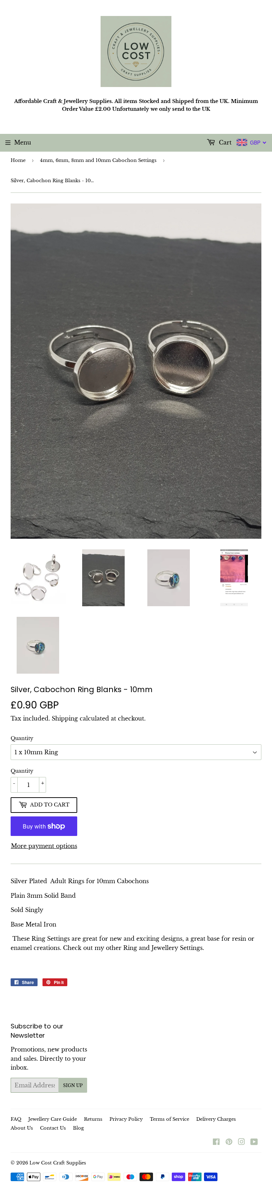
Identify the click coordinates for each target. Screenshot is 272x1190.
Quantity (22, 738)
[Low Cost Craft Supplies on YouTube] (254, 1142)
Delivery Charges (216, 1119)
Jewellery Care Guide (52, 1119)
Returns (93, 1119)
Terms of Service (169, 1119)
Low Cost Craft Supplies (57, 1163)
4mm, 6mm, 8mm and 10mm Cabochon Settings (98, 160)
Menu (22, 142)
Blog (78, 1128)
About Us (22, 1128)
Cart (224, 142)
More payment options (44, 845)
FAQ (16, 1119)
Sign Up (73, 1085)
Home (18, 160)
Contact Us (53, 1128)
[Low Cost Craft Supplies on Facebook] (216, 1142)
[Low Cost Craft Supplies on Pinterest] (229, 1142)
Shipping (65, 718)
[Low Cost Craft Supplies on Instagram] (241, 1142)
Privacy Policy (126, 1119)
